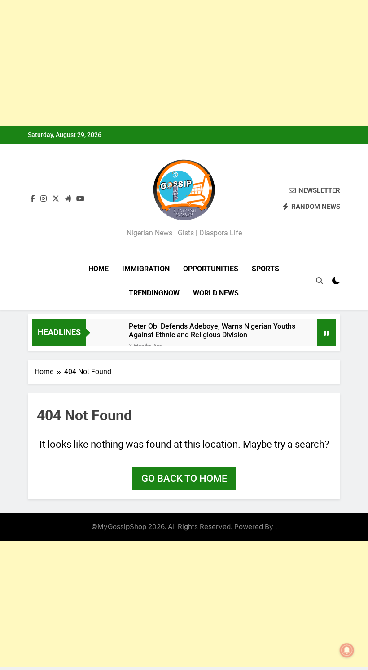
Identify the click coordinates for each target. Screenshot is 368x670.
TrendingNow (154, 293)
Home (98, 268)
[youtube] (80, 199)
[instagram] (43, 199)
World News (216, 293)
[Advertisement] (184, 63)
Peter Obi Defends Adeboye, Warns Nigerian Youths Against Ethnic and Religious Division (212, 330)
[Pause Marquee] (326, 332)
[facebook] (33, 199)
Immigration (146, 268)
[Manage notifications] (347, 650)
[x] (55, 199)
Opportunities (210, 268)
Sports (265, 268)
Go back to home (184, 478)
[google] (68, 199)
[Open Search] (319, 280)
